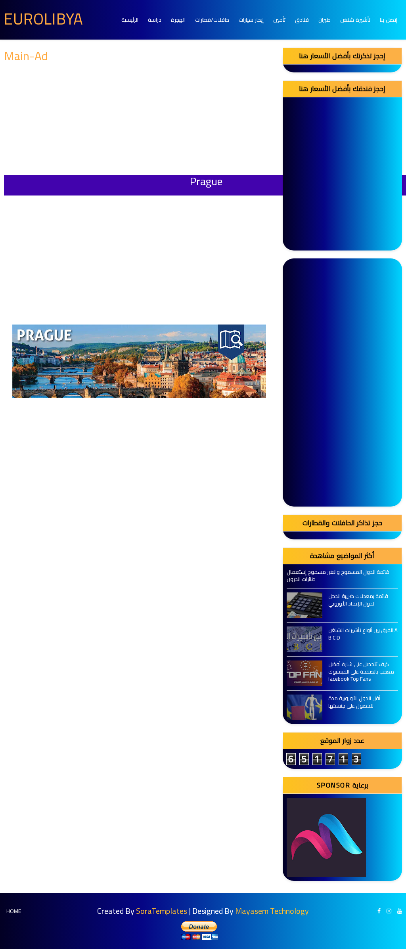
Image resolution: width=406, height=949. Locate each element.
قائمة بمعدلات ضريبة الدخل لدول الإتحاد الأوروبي (358, 599)
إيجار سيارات (251, 20)
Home (13, 911)
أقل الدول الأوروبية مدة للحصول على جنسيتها (354, 701)
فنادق (302, 20)
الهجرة (178, 20)
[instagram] (389, 911)
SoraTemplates (161, 910)
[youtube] (399, 911)
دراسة (154, 20)
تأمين (279, 20)
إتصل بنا (388, 20)
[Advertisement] (139, 119)
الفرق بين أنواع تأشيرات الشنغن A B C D (363, 633)
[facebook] (379, 911)
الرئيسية (129, 20)
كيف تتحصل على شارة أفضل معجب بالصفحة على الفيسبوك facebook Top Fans (361, 671)
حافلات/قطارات (212, 20)
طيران (324, 20)
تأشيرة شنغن (355, 20)
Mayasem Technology (272, 910)
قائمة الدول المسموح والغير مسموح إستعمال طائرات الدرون (338, 575)
